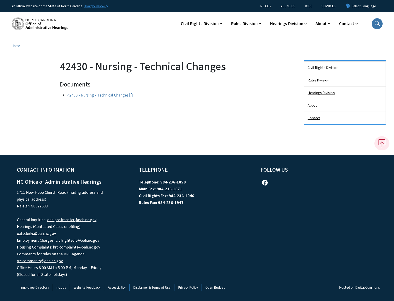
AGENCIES (287, 6)
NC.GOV (265, 6)
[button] (377, 23)
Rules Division (318, 80)
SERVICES (328, 6)
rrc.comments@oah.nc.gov (40, 261)
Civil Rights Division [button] (200, 24)
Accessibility (117, 287)
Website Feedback (87, 287)
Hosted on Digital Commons (359, 287)
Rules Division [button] (244, 24)
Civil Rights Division (323, 67)
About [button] (321, 24)
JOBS (308, 6)
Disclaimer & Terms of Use (152, 287)
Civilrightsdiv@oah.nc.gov (77, 240)
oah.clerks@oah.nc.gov (36, 233)
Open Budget (215, 287)
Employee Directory (35, 287)
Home (15, 45)
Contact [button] (346, 24)
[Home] (39, 18)
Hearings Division (321, 92)
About (312, 105)
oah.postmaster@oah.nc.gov (71, 220)
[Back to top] (381, 143)
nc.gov (61, 287)
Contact (314, 117)
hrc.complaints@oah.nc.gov (76, 247)
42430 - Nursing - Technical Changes (98, 95)
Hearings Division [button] (286, 24)
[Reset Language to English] (348, 6)
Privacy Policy (188, 287)
